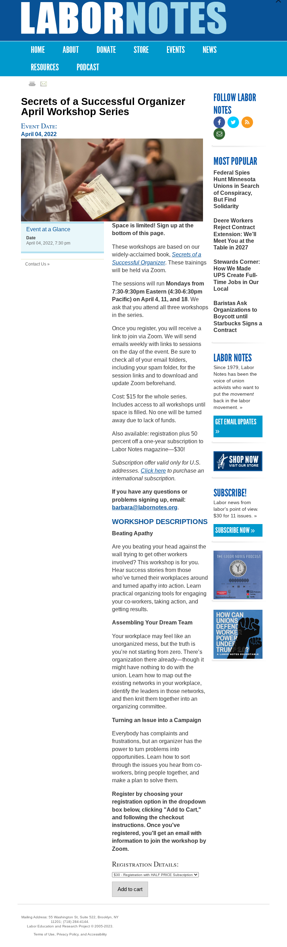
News (210, 49)
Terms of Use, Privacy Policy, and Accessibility (70, 934)
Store (141, 49)
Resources (45, 67)
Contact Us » (37, 264)
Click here (153, 471)
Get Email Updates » (236, 426)
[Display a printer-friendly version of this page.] (32, 83)
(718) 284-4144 (75, 922)
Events (176, 49)
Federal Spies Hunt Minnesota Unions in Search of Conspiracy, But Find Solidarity (236, 189)
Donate (106, 49)
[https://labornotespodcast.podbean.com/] (238, 596)
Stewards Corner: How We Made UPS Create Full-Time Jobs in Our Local (237, 275)
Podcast (88, 67)
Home (38, 49)
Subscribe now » (235, 530)
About (71, 49)
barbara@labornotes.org (144, 507)
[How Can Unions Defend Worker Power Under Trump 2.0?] (238, 655)
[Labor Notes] (123, 18)
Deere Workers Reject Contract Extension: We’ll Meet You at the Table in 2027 (235, 234)
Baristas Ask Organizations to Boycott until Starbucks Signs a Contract (238, 316)
